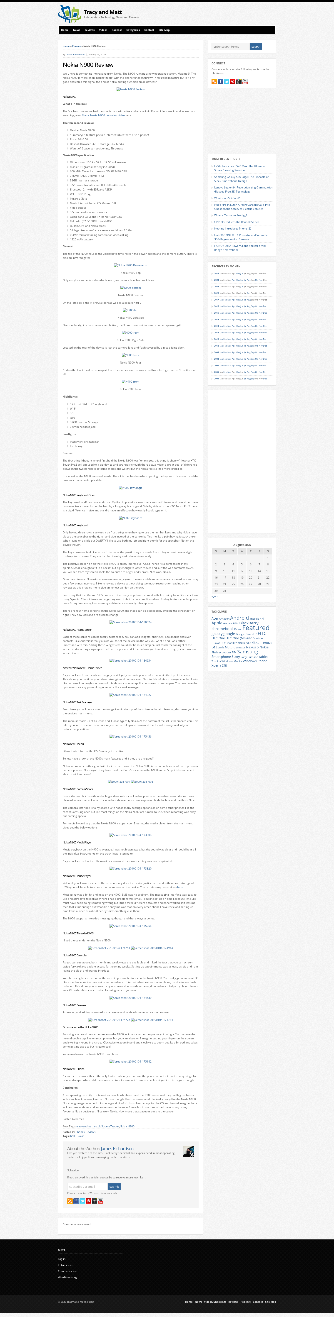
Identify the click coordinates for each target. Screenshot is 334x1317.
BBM (236, 623)
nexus (241, 647)
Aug (249, 280)
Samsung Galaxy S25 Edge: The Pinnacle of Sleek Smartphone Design (241, 179)
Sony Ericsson (249, 657)
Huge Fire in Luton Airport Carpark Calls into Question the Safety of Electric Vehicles (242, 207)
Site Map (164, 30)
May (238, 273)
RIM (234, 652)
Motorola (231, 647)
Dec (265, 306)
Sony (236, 656)
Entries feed (65, 1265)
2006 (216, 372)
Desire (238, 629)
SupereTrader (110, 1126)
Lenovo (267, 642)
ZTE (224, 665)
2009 (216, 352)
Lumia (220, 647)
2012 (216, 332)
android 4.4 (256, 618)
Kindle (247, 643)
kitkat (256, 642)
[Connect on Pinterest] (88, 1201)
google (229, 633)
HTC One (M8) (236, 638)
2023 (216, 280)
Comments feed (68, 1271)
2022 (216, 286)
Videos (103, 30)
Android (239, 617)
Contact (149, 30)
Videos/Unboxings (215, 1301)
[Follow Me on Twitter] (82, 1201)
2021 (216, 293)
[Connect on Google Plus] (94, 1201)
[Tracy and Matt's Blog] (69, 22)
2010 (216, 345)
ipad (229, 643)
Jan (221, 299)
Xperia (216, 665)
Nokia (80, 1136)
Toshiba (216, 661)
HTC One (218, 638)
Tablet (263, 657)
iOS (224, 643)
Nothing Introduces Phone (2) (232, 228)
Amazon (224, 618)
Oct (256, 280)
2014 (216, 319)
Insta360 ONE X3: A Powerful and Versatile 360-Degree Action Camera (241, 237)
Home (65, 30)
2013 (216, 326)
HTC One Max (255, 638)
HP (255, 634)
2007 (216, 365)
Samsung (247, 651)
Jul (245, 280)
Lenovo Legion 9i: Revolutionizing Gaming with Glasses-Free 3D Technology (243, 189)
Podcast (117, 30)
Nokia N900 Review (88, 65)
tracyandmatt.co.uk (88, 1126)
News (76, 30)
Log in (61, 1259)
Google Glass (244, 634)
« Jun (214, 596)
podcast (226, 652)
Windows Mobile (232, 661)
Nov (261, 280)
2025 (216, 273)
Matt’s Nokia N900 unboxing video (103, 115)
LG (213, 647)
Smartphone (221, 656)
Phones (76, 46)
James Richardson (75, 54)
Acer (215, 618)
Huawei (216, 643)
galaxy (217, 633)
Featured (256, 627)
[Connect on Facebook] (76, 1201)
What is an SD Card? (227, 198)
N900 (73, 1136)
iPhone (238, 643)
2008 (216, 358)
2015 (216, 312)
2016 (216, 306)
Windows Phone (255, 661)
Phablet (216, 652)
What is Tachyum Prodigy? (230, 215)
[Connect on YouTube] (100, 1201)
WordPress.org (67, 1277)
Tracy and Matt (103, 12)
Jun (242, 273)
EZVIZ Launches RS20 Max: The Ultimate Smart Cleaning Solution (239, 168)
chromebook (223, 628)
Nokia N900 (127, 1126)
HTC (262, 633)
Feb (225, 299)
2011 (216, 339)
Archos (227, 623)
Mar (229, 299)
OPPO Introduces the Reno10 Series (236, 222)
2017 (216, 299)
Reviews (90, 30)
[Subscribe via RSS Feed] (70, 1201)
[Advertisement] (223, 14)
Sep (253, 306)
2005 (216, 378)
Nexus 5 (252, 647)
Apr (233, 280)
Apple (217, 623)
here (180, 887)
